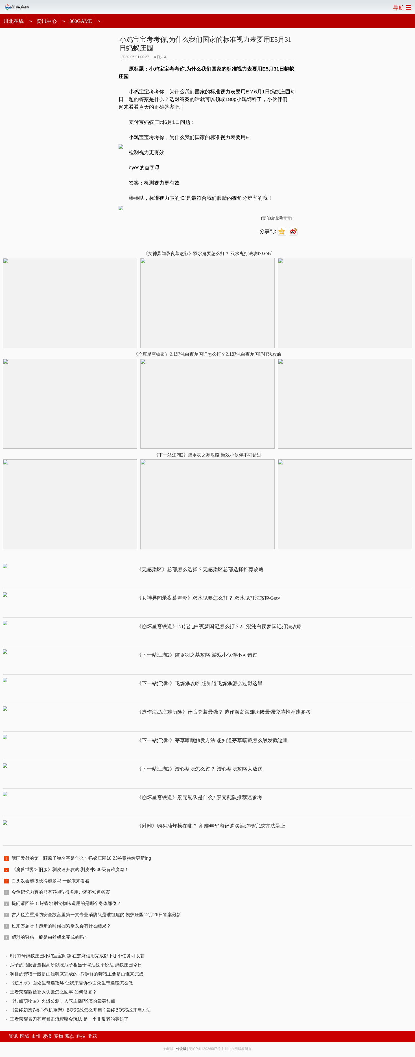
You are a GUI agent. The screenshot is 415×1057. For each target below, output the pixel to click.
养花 (92, 1036)
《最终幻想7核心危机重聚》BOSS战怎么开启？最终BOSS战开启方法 (80, 1010)
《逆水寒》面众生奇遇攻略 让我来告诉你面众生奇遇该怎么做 (71, 983)
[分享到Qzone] (282, 231)
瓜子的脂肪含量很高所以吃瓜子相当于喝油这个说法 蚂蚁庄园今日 (76, 964)
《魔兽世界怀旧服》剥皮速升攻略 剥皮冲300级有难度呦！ (70, 869)
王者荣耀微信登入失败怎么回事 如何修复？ (53, 992)
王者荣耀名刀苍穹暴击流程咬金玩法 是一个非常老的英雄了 (69, 1019)
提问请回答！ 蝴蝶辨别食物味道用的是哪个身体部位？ (66, 903)
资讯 (13, 1036)
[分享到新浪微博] (294, 231)
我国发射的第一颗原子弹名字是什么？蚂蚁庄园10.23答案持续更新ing (81, 858)
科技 (81, 1036)
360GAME (80, 21)
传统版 (181, 1049)
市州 (35, 1036)
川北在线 (13, 21)
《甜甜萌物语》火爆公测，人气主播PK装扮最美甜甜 (62, 1001)
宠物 (58, 1036)
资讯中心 (46, 21)
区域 (24, 1036)
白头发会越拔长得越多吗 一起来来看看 (50, 880)
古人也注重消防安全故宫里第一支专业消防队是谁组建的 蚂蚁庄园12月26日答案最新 (96, 914)
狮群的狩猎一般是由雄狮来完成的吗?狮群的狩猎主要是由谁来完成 (76, 974)
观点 (69, 1036)
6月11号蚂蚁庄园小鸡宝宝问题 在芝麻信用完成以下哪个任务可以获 (77, 955)
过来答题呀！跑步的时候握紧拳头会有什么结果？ (61, 926)
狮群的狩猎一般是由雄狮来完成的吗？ (50, 937)
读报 (47, 1036)
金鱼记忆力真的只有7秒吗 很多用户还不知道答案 (61, 892)
